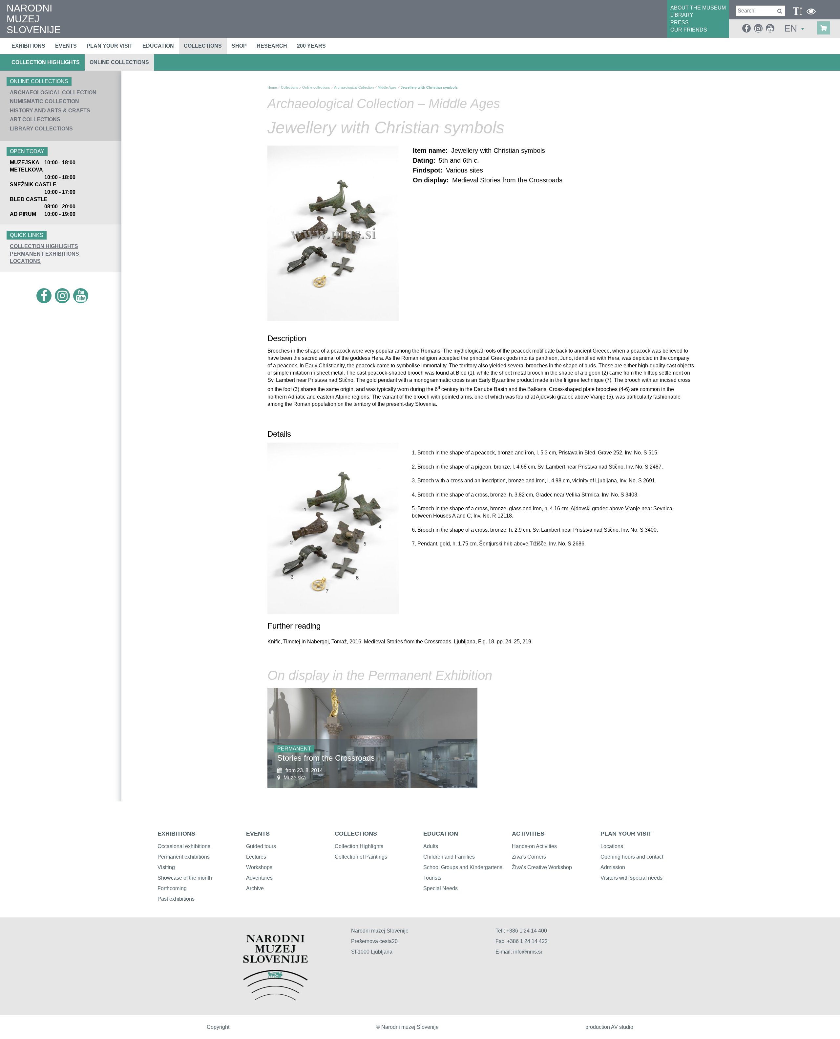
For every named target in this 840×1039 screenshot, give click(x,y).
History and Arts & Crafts (50, 110)
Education (158, 46)
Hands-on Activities (534, 846)
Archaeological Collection (53, 92)
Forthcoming (172, 888)
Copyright (218, 1027)
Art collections (35, 119)
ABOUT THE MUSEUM (698, 8)
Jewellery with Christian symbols (429, 87)
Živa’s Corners (529, 857)
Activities (528, 833)
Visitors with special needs (631, 878)
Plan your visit (110, 46)
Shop (239, 46)
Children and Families (449, 857)
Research (272, 46)
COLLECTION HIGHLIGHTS (44, 246)
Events (66, 46)
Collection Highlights (45, 62)
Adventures (259, 878)
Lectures (256, 857)
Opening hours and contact (631, 857)
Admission (612, 867)
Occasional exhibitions (184, 846)
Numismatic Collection (44, 101)
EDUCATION (440, 833)
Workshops (259, 867)
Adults (430, 846)
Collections (203, 46)
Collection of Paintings (361, 857)
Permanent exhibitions (184, 857)
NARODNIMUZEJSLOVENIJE (34, 19)
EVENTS (258, 833)
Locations (25, 261)
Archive (255, 888)
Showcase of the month (185, 878)
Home (272, 87)
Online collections (119, 62)
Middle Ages (387, 87)
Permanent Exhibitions (44, 254)
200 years (311, 46)
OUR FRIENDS (688, 30)
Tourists (432, 878)
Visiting (166, 867)
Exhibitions (28, 46)
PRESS (679, 22)
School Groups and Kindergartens (462, 867)
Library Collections (41, 128)
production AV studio (609, 1027)
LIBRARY (681, 15)
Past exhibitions (176, 899)
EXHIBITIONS (176, 833)
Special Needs (440, 888)
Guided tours (261, 846)
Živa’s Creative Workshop (542, 867)
